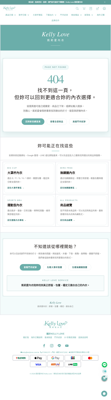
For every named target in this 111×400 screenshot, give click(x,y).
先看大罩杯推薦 (54, 267)
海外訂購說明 (36, 337)
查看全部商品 (56, 121)
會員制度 (48, 337)
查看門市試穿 (30, 267)
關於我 (26, 337)
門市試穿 (58, 337)
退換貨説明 (83, 337)
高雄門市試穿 (79, 121)
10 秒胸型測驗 (70, 337)
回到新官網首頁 (33, 121)
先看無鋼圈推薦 (79, 267)
